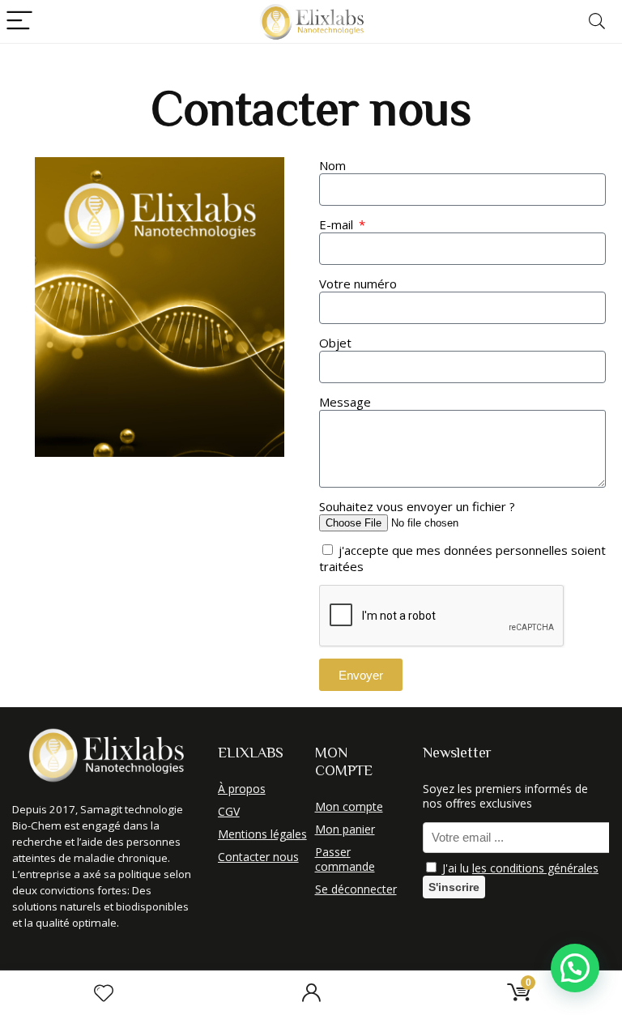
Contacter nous (258, 856)
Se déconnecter (356, 889)
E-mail (337, 224)
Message (345, 402)
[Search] (596, 21)
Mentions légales (262, 834)
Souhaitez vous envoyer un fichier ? (417, 506)
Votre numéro (358, 283)
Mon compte (349, 806)
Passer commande (345, 859)
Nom (332, 165)
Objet (335, 343)
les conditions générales (535, 868)
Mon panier (345, 829)
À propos (242, 788)
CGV (229, 811)
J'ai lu (519, 868)
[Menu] (19, 21)
